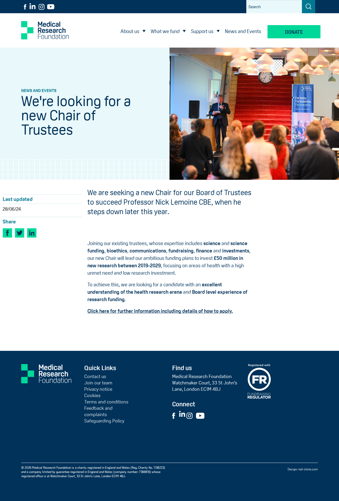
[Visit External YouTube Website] (202, 415)
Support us (202, 31)
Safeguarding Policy (104, 421)
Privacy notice (98, 389)
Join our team (98, 382)
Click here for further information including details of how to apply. (160, 311)
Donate (294, 32)
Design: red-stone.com (303, 469)
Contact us (95, 376)
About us (130, 31)
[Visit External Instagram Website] (190, 415)
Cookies (92, 395)
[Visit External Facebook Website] (175, 415)
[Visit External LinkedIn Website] (182, 415)
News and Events (243, 31)
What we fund (165, 31)
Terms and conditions (106, 402)
